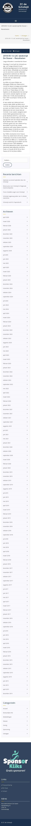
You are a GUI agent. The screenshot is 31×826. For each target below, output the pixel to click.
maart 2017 (6, 606)
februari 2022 (7, 401)
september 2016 (8, 626)
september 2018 (8, 535)
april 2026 (6, 217)
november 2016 (7, 618)
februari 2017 (7, 610)
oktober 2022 (7, 380)
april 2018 (6, 551)
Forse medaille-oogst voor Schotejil (14, 192)
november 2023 (7, 334)
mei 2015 (6, 685)
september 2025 (8, 246)
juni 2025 (6, 259)
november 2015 (7, 664)
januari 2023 (7, 367)
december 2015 (7, 660)
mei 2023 (6, 351)
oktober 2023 (7, 338)
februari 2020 (7, 464)
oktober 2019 (7, 480)
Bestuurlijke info (8, 713)
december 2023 (7, 330)
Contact (4, 791)
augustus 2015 (7, 677)
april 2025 (6, 267)
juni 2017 (6, 593)
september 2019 (8, 484)
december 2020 (7, 447)
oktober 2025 (7, 242)
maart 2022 (6, 397)
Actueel (5, 708)
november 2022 (7, 376)
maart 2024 (6, 317)
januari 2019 (7, 518)
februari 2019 (7, 514)
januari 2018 (7, 564)
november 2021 (7, 413)
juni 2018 (6, 543)
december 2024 (7, 284)
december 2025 (7, 234)
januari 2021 (7, 443)
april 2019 (6, 505)
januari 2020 (7, 468)
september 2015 (8, 672)
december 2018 (7, 522)
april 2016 (6, 643)
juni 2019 (6, 497)
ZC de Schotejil (24, 7)
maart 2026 (6, 221)
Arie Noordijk (8, 51)
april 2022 (6, 393)
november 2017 (7, 572)
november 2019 (7, 476)
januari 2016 (7, 656)
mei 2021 (6, 439)
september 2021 (8, 422)
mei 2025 (6, 263)
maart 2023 (6, 359)
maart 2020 (6, 459)
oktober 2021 (7, 418)
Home (17, 35)
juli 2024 (5, 301)
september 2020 (8, 455)
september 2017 (8, 581)
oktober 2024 (7, 292)
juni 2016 (6, 635)
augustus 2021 (7, 426)
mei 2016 (6, 639)
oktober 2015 (7, 668)
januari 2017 (7, 614)
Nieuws (5, 721)
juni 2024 (6, 305)
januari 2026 (7, 230)
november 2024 (7, 288)
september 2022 (8, 384)
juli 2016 (5, 631)
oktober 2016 (7, 622)
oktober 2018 (7, 530)
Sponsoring (6, 729)
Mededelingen (7, 717)
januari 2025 (7, 280)
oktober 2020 (7, 451)
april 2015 (6, 689)
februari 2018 (7, 560)
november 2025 (7, 238)
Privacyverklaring (7, 785)
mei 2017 (6, 597)
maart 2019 (6, 510)
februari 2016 (7, 652)
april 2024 (6, 313)
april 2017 (6, 601)
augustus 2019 (7, 489)
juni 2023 (6, 347)
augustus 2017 (7, 585)
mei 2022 (6, 388)
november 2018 (7, 526)
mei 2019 (6, 501)
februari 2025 (7, 276)
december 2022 (7, 372)
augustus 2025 (7, 251)
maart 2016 (6, 647)
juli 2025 (5, 255)
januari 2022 (7, 405)
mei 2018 (6, 547)
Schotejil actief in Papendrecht (12, 202)
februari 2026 (7, 225)
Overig (5, 725)
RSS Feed (5, 788)
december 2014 (7, 693)
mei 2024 (6, 309)
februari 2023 (7, 363)
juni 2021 (6, 434)
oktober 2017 (7, 576)
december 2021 (7, 409)
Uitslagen (24, 35)
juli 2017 (5, 589)
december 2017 (7, 568)
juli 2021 (5, 430)
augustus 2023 (7, 342)
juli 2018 (5, 539)
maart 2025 (6, 271)
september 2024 (8, 296)
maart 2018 (6, 555)
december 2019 (7, 472)
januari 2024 (7, 326)
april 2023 (6, 355)
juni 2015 (6, 681)
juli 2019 (5, 493)
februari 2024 (7, 322)
